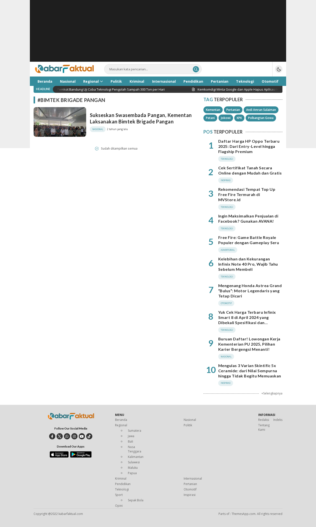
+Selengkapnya (271, 393)
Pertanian (233, 110)
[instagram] (74, 436)
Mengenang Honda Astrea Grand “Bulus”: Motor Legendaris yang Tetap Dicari (250, 290)
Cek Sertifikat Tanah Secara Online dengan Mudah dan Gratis (250, 170)
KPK (239, 118)
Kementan (213, 110)
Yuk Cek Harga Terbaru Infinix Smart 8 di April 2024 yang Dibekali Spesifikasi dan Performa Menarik (247, 320)
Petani (210, 118)
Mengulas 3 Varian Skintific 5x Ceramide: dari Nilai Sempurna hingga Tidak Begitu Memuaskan (249, 370)
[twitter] (60, 436)
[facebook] (52, 436)
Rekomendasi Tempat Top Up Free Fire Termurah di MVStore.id (246, 194)
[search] (196, 69)
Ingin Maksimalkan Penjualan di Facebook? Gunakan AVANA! (248, 218)
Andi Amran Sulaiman (261, 110)
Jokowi (226, 118)
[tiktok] (89, 436)
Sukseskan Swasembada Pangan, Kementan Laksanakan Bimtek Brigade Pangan (141, 118)
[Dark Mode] (278, 69)
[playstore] (81, 456)
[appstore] (59, 456)
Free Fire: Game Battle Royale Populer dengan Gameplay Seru (248, 240)
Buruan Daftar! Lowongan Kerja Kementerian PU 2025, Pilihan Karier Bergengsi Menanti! (249, 343)
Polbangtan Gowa (261, 118)
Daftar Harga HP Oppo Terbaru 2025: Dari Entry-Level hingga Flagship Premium (248, 146)
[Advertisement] (158, 34)
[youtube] (82, 436)
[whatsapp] (67, 436)
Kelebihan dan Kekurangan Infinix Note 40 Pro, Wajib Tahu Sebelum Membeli (248, 264)
